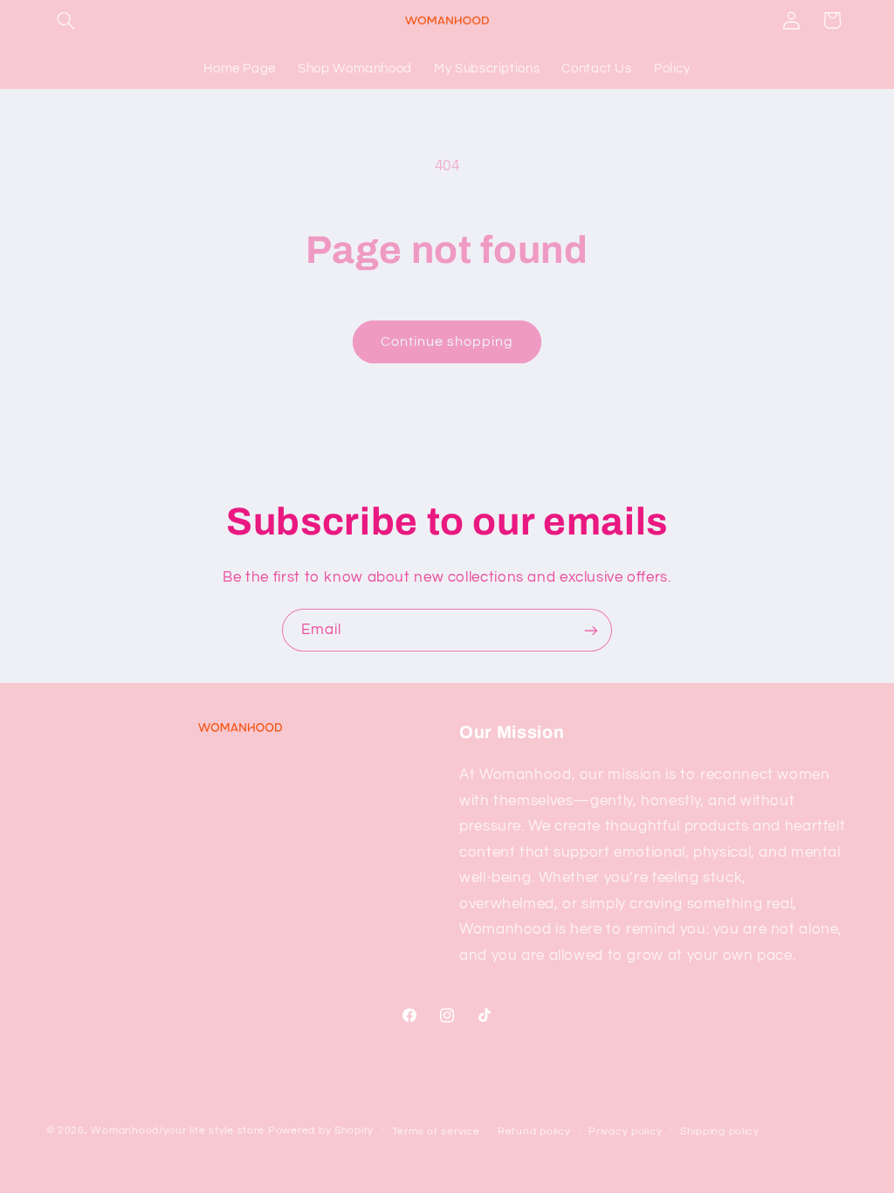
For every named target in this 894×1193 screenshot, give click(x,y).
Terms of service (436, 1131)
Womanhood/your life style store (178, 1130)
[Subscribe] (591, 630)
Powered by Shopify (321, 1130)
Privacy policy (625, 1131)
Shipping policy (720, 1131)
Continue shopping (447, 341)
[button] (66, 20)
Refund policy (534, 1131)
